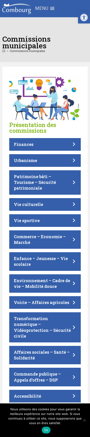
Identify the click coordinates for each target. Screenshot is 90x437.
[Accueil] (3, 51)
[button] (84, 17)
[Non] (84, 420)
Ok (46, 430)
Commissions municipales (27, 51)
